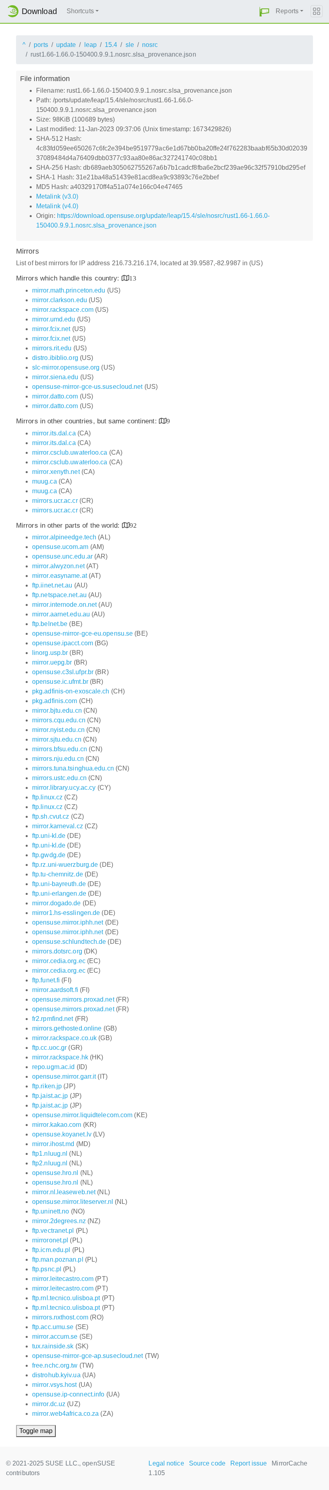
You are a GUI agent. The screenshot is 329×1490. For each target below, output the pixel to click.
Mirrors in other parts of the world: (69, 525)
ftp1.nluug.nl (49, 1153)
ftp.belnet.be (49, 623)
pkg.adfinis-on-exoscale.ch (71, 691)
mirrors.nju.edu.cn (58, 758)
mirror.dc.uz (48, 1404)
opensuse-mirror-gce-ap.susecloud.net (87, 1355)
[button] (264, 11)
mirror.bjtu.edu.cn (57, 710)
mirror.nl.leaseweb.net (63, 1192)
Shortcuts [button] (80, 11)
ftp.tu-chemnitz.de (57, 874)
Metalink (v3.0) (57, 196)
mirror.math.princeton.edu (69, 290)
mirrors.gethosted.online (67, 1028)
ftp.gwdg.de (48, 855)
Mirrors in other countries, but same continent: (87, 421)
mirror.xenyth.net (56, 471)
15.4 (111, 44)
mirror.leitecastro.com (62, 1278)
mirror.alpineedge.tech (64, 537)
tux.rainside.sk (53, 1346)
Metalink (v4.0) (57, 206)
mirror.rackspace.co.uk (64, 1038)
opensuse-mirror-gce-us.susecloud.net (87, 386)
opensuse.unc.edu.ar (62, 556)
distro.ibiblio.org (55, 357)
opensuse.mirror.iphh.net (67, 922)
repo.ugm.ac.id (53, 1066)
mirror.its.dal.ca (54, 433)
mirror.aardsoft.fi (55, 989)
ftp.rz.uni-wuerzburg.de (65, 864)
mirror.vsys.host (54, 1384)
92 (133, 525)
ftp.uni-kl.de (48, 835)
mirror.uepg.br (52, 662)
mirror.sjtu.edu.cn (56, 739)
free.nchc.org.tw (55, 1365)
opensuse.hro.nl (55, 1172)
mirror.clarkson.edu (59, 300)
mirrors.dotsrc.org (57, 951)
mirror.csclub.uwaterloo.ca (70, 452)
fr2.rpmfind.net (52, 1018)
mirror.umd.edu (53, 319)
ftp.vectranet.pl (53, 1230)
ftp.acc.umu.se (52, 1326)
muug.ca (44, 481)
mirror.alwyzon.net (58, 566)
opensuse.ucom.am (60, 546)
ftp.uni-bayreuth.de (59, 883)
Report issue (248, 1463)
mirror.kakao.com (56, 1124)
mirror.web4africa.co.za (65, 1413)
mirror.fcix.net (51, 328)
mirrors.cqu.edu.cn (58, 720)
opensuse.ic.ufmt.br (60, 681)
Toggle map (36, 1430)
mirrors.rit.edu (52, 348)
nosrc (150, 44)
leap (90, 44)
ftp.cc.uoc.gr (49, 1047)
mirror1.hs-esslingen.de (66, 912)
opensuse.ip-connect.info (68, 1394)
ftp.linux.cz (47, 797)
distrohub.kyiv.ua (56, 1375)
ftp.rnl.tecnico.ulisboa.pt (66, 1298)
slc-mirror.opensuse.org (66, 367)
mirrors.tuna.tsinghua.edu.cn (73, 768)
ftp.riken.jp (47, 1086)
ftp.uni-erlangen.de (59, 893)
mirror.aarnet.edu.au (61, 614)
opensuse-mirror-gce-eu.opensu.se (82, 633)
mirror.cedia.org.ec (58, 960)
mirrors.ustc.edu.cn (59, 777)
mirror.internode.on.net (64, 604)
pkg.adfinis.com (54, 700)
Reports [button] (287, 11)
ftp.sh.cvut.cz (50, 816)
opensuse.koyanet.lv (61, 1134)
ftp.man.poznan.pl (57, 1259)
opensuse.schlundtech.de (69, 941)
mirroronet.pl (50, 1240)
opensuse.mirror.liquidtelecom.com (82, 1115)
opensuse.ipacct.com (62, 643)
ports (41, 44)
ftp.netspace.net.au (59, 595)
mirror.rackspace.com (62, 309)
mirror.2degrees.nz (59, 1221)
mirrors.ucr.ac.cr (55, 500)
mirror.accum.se (55, 1336)
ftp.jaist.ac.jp (50, 1095)
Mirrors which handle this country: (69, 278)
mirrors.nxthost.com (60, 1317)
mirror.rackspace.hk (60, 1057)
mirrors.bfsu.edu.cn (59, 749)
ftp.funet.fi (46, 980)
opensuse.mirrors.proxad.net (73, 999)
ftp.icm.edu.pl (51, 1249)
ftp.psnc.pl (46, 1269)
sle (130, 44)
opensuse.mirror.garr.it (64, 1076)
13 (132, 277)
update (66, 44)
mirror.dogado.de (56, 903)
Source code (207, 1463)
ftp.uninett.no (50, 1211)
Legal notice (166, 1463)
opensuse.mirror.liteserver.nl (72, 1201)
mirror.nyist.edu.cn (58, 729)
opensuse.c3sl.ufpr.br (62, 672)
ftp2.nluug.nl (49, 1163)
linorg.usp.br (50, 652)
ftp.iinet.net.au (52, 585)
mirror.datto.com (55, 396)
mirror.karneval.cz (57, 826)
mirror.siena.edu (55, 377)
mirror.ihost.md (53, 1143)
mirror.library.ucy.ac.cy (63, 787)
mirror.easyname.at (59, 575)
